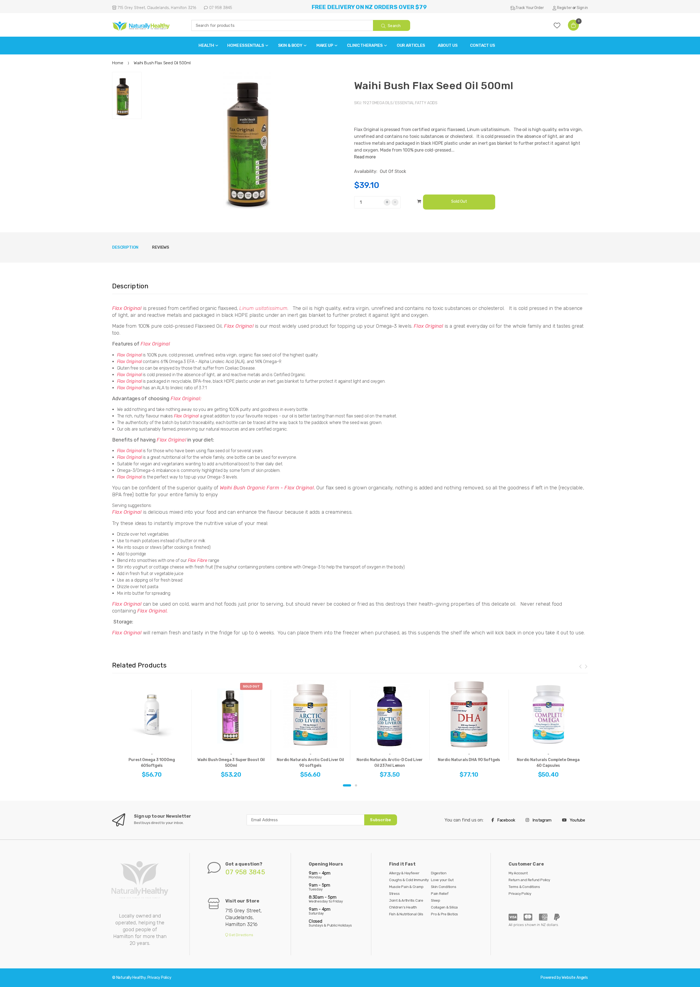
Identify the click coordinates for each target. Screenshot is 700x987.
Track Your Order (529, 7)
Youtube (577, 820)
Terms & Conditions (524, 887)
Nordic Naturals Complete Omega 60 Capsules (548, 762)
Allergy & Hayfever (404, 873)
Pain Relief (439, 894)
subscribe (380, 819)
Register (564, 7)
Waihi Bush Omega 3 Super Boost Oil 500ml (231, 762)
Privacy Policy (520, 894)
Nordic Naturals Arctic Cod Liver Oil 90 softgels (310, 762)
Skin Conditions (443, 887)
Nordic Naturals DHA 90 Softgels (469, 759)
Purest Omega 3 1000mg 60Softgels (152, 762)
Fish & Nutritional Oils (406, 914)
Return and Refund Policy (529, 880)
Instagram (541, 820)
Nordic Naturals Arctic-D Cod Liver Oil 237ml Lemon (390, 762)
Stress (394, 894)
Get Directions (240, 935)
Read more (365, 156)
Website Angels (575, 977)
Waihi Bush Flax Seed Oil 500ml (433, 85)
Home (117, 62)
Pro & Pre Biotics (444, 914)
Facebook (505, 820)
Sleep (435, 900)
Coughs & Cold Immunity (409, 880)
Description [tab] (125, 247)
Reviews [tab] (160, 247)
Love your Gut (442, 880)
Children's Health (403, 907)
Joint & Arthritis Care (406, 900)
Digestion (439, 873)
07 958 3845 (220, 7)
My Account (518, 873)
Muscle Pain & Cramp (406, 887)
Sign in (582, 7)
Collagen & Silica (444, 907)
